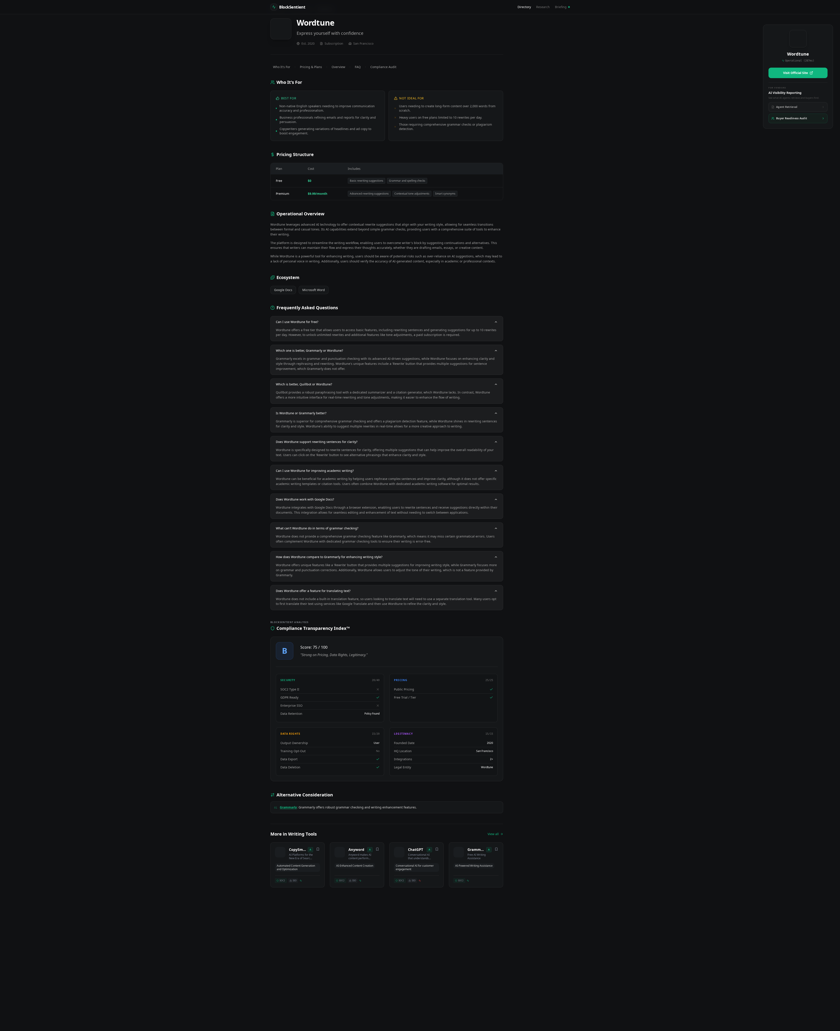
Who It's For (281, 67)
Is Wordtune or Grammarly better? (301, 413)
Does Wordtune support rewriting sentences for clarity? (316, 442)
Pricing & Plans (311, 67)
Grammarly (288, 807)
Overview (338, 67)
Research (543, 7)
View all (493, 834)
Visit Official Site (795, 73)
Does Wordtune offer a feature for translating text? (313, 591)
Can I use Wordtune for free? (297, 322)
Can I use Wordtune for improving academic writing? (315, 471)
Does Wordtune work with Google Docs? (305, 499)
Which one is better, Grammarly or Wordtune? (309, 350)
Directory (524, 7)
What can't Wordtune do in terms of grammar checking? (317, 528)
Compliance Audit (383, 67)
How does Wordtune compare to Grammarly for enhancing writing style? (329, 557)
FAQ (358, 67)
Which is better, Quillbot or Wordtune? (304, 384)
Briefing (561, 7)
